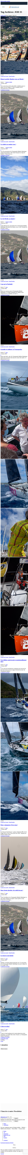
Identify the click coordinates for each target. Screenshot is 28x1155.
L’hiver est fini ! (5, 1026)
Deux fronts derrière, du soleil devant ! (12, 890)
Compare (5, 1140)
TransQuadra (12, 76)
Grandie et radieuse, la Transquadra (11, 349)
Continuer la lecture (5, 90)
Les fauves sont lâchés (7, 955)
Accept (2, 1153)
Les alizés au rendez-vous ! (8, 144)
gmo (7, 287)
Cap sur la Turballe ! (7, 284)
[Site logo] (14, 8)
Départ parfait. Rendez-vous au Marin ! (12, 79)
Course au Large (4, 76)
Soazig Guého (9, 82)
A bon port (3, 15)
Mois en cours (4, 1048)
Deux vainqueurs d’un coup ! (9, 825)
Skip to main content (5, 1)
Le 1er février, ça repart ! (8, 218)
